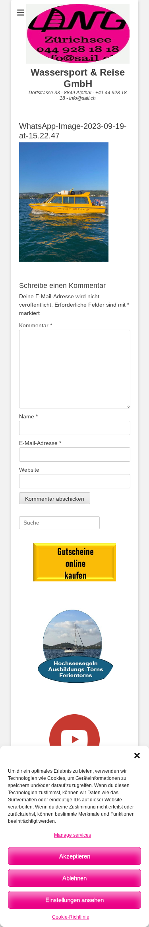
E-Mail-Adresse (40, 443)
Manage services (72, 835)
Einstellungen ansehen (74, 899)
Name (28, 416)
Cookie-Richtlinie (70, 917)
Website (29, 469)
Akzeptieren (74, 856)
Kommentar (35, 325)
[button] (137, 756)
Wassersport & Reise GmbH (78, 78)
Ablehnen (74, 878)
